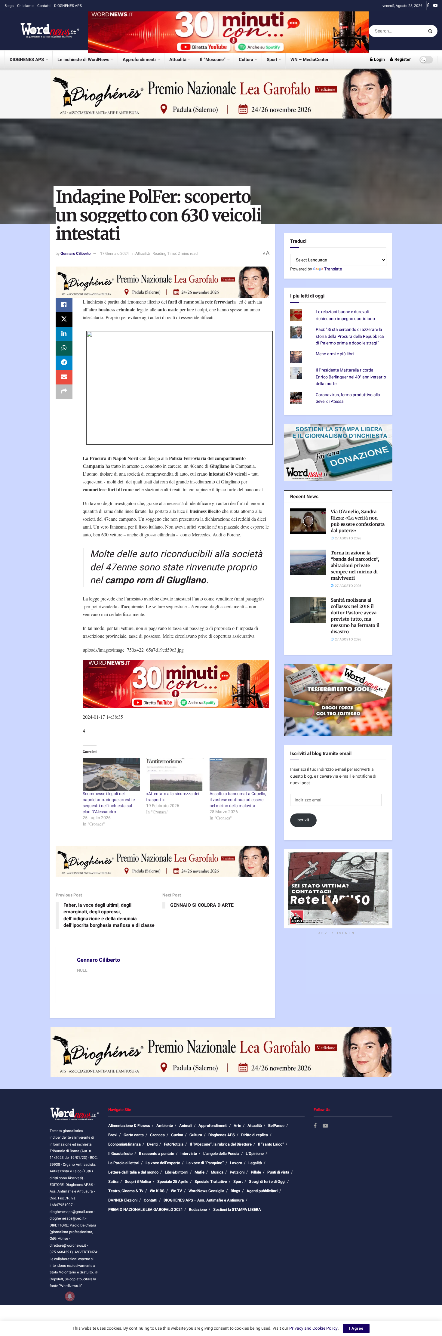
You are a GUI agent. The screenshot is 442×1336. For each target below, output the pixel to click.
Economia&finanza (124, 1144)
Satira (113, 1181)
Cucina (177, 1135)
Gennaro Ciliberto (75, 253)
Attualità (177, 59)
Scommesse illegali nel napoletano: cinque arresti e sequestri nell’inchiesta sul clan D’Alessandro (109, 803)
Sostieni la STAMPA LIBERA (237, 1209)
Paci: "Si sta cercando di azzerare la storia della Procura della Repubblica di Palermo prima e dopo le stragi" (350, 336)
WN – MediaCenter (309, 59)
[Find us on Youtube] (435, 5)
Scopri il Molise (138, 1181)
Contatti (44, 5)
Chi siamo (25, 5)
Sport (272, 59)
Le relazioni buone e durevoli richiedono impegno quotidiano (345, 315)
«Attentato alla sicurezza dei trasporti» (172, 797)
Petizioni (237, 1172)
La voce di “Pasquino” (205, 1163)
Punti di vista (278, 1172)
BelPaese (276, 1125)
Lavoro (236, 1163)
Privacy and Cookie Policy (313, 1328)
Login (379, 59)
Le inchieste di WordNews (83, 59)
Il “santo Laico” (271, 1144)
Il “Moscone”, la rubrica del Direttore (221, 1144)
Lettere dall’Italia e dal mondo (133, 1172)
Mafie (199, 1172)
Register (402, 59)
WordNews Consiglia (206, 1191)
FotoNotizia (173, 1144)
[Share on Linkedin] (64, 334)
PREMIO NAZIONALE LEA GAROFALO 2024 (145, 1209)
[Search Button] (431, 31)
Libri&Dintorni (176, 1172)
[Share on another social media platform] (64, 391)
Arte (237, 1125)
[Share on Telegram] (64, 363)
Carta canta (134, 1135)
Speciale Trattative (211, 1181)
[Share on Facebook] (64, 305)
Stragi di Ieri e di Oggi (267, 1181)
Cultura (246, 59)
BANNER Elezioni (122, 1200)
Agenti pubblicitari (262, 1191)
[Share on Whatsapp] (64, 348)
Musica (217, 1172)
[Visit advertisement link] (228, 31)
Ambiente (164, 1125)
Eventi (152, 1144)
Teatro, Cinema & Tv (125, 1191)
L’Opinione (255, 1153)
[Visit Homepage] (42, 31)
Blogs (9, 5)
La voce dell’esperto (163, 1163)
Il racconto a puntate (156, 1153)
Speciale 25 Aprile (172, 1181)
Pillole (256, 1172)
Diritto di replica (254, 1135)
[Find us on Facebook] (428, 5)
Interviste (188, 1153)
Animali (185, 1125)
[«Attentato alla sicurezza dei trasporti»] (175, 774)
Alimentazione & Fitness (129, 1125)
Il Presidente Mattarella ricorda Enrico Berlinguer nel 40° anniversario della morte (351, 377)
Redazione (198, 1209)
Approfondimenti (139, 59)
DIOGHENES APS (68, 5)
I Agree (356, 1328)
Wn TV (176, 1191)
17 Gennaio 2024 (114, 253)
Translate (333, 269)
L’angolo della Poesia (221, 1153)
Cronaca (157, 1135)
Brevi (112, 1135)
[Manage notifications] (70, 1296)
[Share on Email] (64, 377)
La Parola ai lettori (123, 1163)
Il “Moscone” (213, 59)
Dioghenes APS (221, 1135)
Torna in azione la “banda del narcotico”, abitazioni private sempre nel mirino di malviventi (355, 565)
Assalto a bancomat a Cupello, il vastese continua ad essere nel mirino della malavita (238, 800)
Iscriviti (303, 820)
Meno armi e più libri (335, 354)
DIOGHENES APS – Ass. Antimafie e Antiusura (204, 1200)
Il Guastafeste (120, 1153)
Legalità (255, 1163)
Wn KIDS (157, 1191)
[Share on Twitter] (64, 319)
